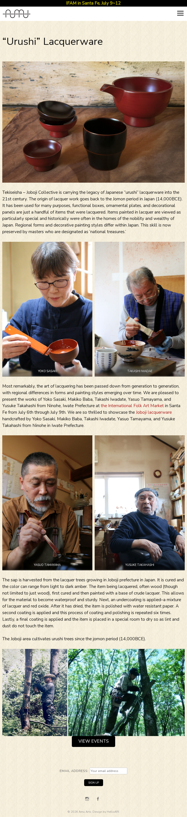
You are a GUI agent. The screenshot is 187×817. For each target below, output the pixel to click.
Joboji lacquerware (154, 412)
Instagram (87, 798)
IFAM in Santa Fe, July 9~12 (93, 3)
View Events (93, 741)
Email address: (75, 771)
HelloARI (113, 812)
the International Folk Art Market (132, 406)
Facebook (97, 798)
